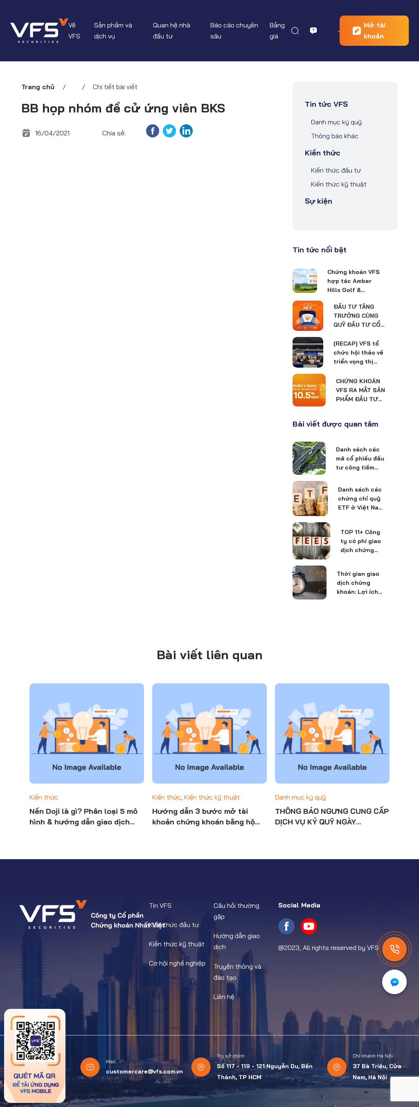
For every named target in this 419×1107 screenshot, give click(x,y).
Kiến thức (322, 152)
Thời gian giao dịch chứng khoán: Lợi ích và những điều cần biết (358, 583)
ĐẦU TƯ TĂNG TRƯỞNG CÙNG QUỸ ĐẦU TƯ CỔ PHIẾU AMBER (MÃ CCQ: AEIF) (357, 316)
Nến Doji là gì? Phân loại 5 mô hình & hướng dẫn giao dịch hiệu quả (83, 816)
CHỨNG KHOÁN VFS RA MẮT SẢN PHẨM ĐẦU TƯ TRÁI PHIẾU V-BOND (360, 390)
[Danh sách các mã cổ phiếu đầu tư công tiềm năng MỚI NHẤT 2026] (309, 458)
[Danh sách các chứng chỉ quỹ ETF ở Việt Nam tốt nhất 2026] (310, 498)
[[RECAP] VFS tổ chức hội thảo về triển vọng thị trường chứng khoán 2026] (308, 352)
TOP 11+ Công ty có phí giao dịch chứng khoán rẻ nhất (361, 541)
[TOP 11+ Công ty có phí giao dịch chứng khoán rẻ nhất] (311, 541)
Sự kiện (318, 201)
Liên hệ (224, 996)
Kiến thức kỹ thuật (339, 184)
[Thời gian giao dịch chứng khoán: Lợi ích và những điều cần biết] (309, 582)
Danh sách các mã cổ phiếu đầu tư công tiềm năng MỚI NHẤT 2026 (360, 459)
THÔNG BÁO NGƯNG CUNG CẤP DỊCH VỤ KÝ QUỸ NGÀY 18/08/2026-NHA (332, 816)
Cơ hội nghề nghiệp (177, 963)
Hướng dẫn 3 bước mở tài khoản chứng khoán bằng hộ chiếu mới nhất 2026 (203, 816)
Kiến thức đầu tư (336, 170)
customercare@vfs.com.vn (144, 1071)
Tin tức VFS (326, 104)
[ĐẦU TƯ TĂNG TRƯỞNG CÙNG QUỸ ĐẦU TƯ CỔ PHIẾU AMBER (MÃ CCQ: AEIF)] (308, 316)
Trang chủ (37, 87)
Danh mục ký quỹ (336, 122)
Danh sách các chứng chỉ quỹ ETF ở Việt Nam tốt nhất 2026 (360, 499)
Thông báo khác (334, 136)
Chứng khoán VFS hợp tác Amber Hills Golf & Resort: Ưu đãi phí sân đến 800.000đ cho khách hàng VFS (354, 281)
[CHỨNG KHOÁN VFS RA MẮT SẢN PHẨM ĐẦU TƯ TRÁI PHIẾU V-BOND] (309, 390)
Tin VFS (160, 905)
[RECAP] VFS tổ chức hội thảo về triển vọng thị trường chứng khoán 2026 (358, 353)
